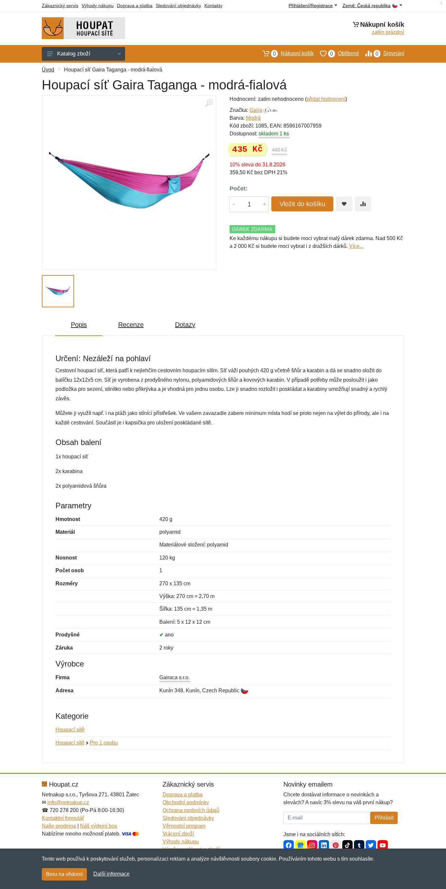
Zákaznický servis (60, 5)
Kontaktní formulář (63, 818)
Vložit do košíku (302, 203)
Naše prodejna (59, 826)
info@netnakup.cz (68, 802)
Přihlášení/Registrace (311, 5)
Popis (79, 324)
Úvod (48, 69)
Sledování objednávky (178, 5)
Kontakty (213, 5)
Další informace (111, 874)
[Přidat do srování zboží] (363, 203)
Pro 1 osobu (104, 742)
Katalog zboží (73, 54)
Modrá (253, 118)
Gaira (255, 110)
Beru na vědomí (64, 874)
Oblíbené (344, 53)
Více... (356, 246)
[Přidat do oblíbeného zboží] (344, 203)
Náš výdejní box (98, 826)
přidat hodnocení (326, 99)
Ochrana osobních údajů (191, 810)
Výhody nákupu (98, 5)
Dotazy (185, 324)
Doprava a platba (134, 5)
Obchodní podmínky (186, 802)
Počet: (238, 188)
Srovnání (389, 53)
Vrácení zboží (178, 833)
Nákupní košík (293, 53)
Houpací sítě (70, 729)
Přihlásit (383, 817)
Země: (366, 5)
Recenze (131, 324)
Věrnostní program (184, 826)
